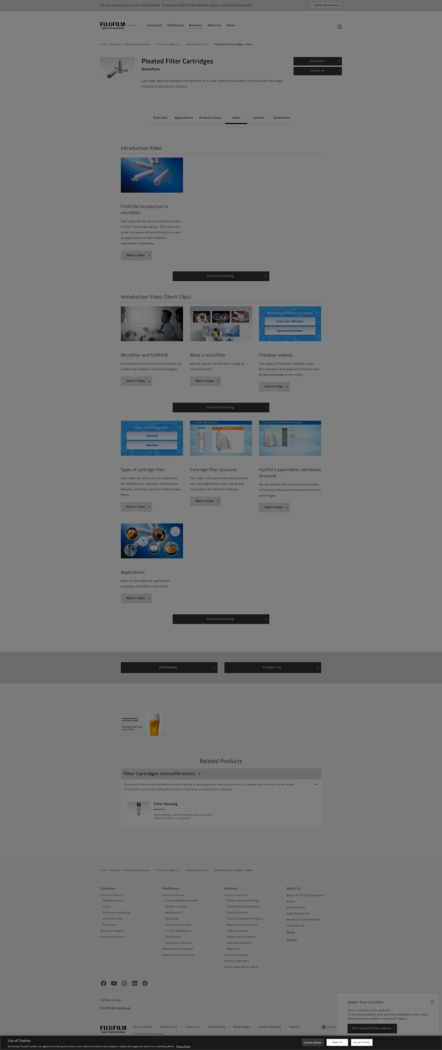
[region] (221, 1042)
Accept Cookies (361, 1042)
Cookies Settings (313, 1042)
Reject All (337, 1042)
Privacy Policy (183, 1046)
